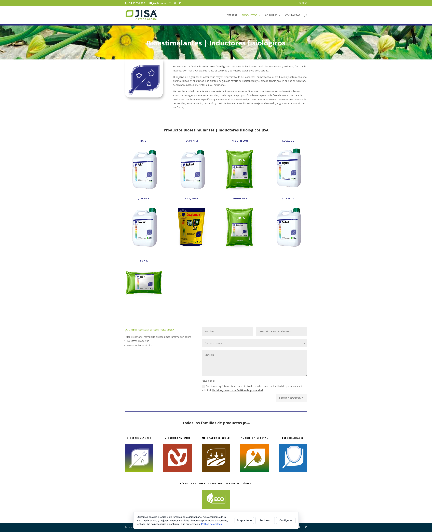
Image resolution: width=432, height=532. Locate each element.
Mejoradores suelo (216, 438)
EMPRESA (231, 15)
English (303, 3)
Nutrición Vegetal (254, 438)
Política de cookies (211, 524)
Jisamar (144, 198)
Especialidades (293, 438)
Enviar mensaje (291, 398)
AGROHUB (271, 15)
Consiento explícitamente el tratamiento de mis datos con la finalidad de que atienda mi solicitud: (252, 388)
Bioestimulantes (139, 438)
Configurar (285, 520)
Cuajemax (192, 198)
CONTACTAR (292, 15)
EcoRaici (192, 140)
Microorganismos (178, 438)
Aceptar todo (244, 520)
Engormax (240, 198)
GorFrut (288, 198)
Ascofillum (240, 140)
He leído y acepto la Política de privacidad (237, 390)
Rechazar (265, 520)
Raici (143, 140)
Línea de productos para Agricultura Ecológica (216, 483)
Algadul (288, 140)
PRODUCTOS (249, 15)
